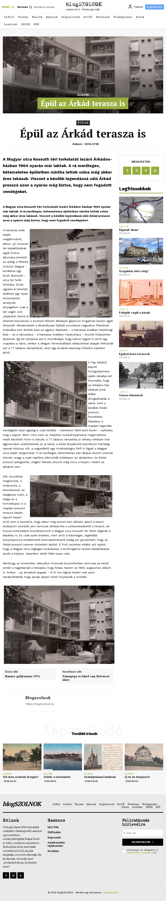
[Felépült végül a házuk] (141, 292)
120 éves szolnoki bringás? (20, 777)
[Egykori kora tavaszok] (141, 334)
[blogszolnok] (12, 700)
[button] (25, 7)
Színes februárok (131, 395)
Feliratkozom (141, 842)
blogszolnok (38, 697)
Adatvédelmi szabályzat (140, 852)
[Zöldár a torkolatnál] (63, 756)
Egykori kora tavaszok (134, 354)
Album (83, 94)
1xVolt (123, 309)
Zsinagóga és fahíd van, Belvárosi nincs (85, 678)
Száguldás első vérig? (134, 271)
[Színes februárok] (141, 375)
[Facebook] (127, 171)
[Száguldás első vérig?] (141, 251)
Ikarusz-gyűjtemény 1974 (22, 676)
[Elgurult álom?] (141, 210)
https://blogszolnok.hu (39, 703)
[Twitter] (136, 171)
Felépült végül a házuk (134, 312)
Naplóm (124, 227)
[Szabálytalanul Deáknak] (103, 756)
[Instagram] (13, 875)
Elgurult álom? (129, 230)
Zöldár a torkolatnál (57, 777)
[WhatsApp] (155, 171)
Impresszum (111, 892)
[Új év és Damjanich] (144, 756)
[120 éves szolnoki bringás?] (22, 756)
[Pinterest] (146, 171)
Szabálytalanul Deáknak (100, 777)
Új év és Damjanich (137, 777)
